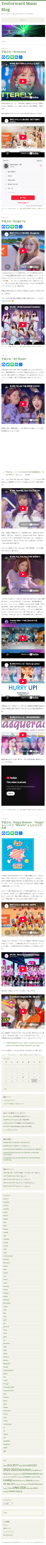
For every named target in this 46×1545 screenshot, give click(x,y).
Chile (4, 1236)
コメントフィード (8, 1532)
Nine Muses (35, 1480)
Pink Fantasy (24, 1484)
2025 (28, 1470)
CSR (23, 1473)
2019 (21, 346)
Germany (6, 1286)
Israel (5, 1310)
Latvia (5, 1337)
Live (4, 1340)
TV (4, 1427)
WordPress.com (39, 1542)
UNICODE (19, 1488)
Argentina (6, 1202)
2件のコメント (38, 1055)
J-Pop (5, 1316)
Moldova (6, 1357)
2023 (14, 1470)
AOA (32, 1470)
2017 (16, 1465)
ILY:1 (15, 1476)
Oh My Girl (8, 1483)
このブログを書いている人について (13, 1104)
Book (5, 1222)
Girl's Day (10, 1477)
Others (5, 1374)
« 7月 (4, 1089)
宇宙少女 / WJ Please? (13, 359)
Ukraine (5, 1434)
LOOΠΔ (37, 1477)
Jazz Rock (6, 1327)
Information (6, 1303)
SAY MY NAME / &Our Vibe (11, 1176)
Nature (29, 1480)
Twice (10, 1488)
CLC (19, 1474)
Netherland (6, 1364)
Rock (4, 1394)
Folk (4, 1276)
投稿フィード (7, 1528)
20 (23, 1077)
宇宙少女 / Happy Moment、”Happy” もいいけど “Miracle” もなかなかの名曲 (22, 825)
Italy (4, 1313)
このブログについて (9, 1100)
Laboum (20, 1477)
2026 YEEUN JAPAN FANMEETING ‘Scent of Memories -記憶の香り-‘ (22, 1149)
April (40, 1470)
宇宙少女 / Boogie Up (13, 221)
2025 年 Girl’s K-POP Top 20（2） (13, 1179)
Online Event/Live (8, 1370)
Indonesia (6, 1300)
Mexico (5, 1353)
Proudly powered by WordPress (11, 1542)
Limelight (27, 1477)
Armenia (5, 1205)
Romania (6, 1397)
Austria (5, 1212)
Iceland (5, 1296)
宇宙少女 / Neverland (13, 51)
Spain (5, 1404)
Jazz (4, 1323)
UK (4, 1431)
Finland (5, 1273)
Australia (6, 1209)
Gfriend (5, 1477)
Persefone (18, 1484)
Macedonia (6, 1343)
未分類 (5, 1448)
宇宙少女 (29, 208)
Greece (5, 1290)
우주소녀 (34, 208)
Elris (41, 1474)
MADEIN (16, 1480)
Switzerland (6, 1411)
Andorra (5, 1199)
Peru (4, 1377)
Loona (33, 1477)
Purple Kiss (33, 1484)
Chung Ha (15, 1474)
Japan (5, 1320)
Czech (5, 1253)
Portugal (5, 1384)
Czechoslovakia (8, 1256)
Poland (5, 1380)
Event (5, 1269)
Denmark (6, 1259)
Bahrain (5, 1216)
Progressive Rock (8, 1390)
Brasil (5, 1226)
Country (5, 1242)
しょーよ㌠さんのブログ (10, 1130)
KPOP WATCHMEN (8, 1126)
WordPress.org (8, 1535)
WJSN (24, 208)
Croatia (5, 1246)
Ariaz (5, 1474)
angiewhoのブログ (8, 1120)
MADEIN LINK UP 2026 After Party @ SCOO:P (16, 1142)
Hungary (5, 1293)
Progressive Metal (8, 1387)
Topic (5, 1417)
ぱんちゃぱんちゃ (8, 1116)
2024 (21, 1470)
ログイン (5, 1525)
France (5, 1279)
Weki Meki (29, 1488)
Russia (5, 1401)
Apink (36, 1470)
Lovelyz (7, 1480)
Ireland (5, 1306)
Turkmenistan (7, 1424)
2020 (21, 208)
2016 (9, 1465)
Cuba (5, 1249)
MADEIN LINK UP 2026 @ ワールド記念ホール (16, 1146)
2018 (21, 809)
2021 (34, 1465)
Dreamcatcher (32, 1473)
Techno (5, 1414)
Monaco (5, 1360)
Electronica (6, 1263)
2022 (7, 1469)
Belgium (5, 1219)
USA (4, 1438)
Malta (5, 1347)
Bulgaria (5, 1229)
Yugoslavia (6, 1444)
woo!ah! (5, 1491)
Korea (13, 208)
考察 (4, 1451)
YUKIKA (12, 1491)
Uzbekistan (6, 1441)
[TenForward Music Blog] (23, 36)
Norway (5, 1367)
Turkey (5, 1421)
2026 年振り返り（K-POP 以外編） (13, 1173)
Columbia (6, 1239)
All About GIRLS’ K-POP (10, 1123)
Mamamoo (22, 1480)
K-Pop (9, 208)
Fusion (5, 1283)
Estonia (5, 1266)
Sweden (5, 1407)
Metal (5, 1350)
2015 (5, 1466)
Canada (5, 1232)
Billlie (9, 1474)
